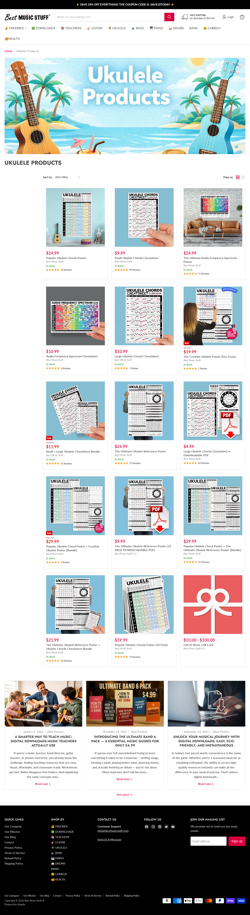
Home (8, 51)
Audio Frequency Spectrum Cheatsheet (72, 356)
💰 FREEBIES (15, 28)
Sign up (236, 841)
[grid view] (237, 177)
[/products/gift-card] (213, 604)
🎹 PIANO (156, 28)
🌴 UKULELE (117, 28)
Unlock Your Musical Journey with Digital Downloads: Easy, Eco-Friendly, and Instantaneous (206, 741)
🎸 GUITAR (94, 28)
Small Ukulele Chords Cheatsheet (136, 258)
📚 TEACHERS (71, 28)
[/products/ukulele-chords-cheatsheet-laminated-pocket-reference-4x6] (144, 217)
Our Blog (10, 837)
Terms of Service (15, 852)
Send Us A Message (109, 839)
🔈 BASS (138, 28)
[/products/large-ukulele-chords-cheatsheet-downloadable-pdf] (213, 410)
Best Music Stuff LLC (126, 553)
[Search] (169, 17)
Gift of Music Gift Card (198, 644)
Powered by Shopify (15, 904)
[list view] (242, 177)
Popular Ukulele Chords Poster (66, 258)
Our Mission (12, 831)
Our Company (13, 826)
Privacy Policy (13, 847)
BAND (193, 28)
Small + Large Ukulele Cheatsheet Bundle (73, 451)
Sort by (47, 177)
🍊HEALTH (12, 38)
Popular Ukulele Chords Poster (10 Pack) (141, 644)
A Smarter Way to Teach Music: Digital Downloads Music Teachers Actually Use (43, 741)
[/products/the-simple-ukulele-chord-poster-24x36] (75, 217)
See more (123, 794)
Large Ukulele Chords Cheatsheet (137, 356)
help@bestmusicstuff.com (113, 830)
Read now (42, 783)
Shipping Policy (14, 863)
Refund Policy (13, 858)
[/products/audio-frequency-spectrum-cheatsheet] (75, 316)
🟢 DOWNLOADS (43, 28)
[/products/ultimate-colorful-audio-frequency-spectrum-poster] (213, 217)
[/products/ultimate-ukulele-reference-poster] (144, 410)
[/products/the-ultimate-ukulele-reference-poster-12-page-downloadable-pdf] (144, 505)
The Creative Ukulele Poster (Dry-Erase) (210, 356)
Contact (9, 842)
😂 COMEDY (212, 28)
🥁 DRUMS (176, 28)
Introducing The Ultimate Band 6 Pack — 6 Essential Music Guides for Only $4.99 (125, 741)
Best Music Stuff (54, 261)
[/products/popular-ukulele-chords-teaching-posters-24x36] (144, 604)
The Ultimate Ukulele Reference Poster (140, 451)
